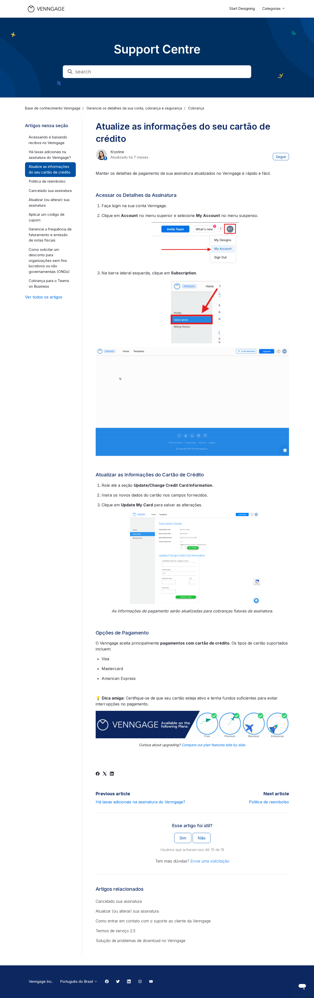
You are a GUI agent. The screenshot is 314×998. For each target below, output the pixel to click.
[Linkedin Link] (128, 981)
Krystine (117, 151)
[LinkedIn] (112, 774)
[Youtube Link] (151, 981)
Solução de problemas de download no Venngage (140, 940)
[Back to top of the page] (9, 988)
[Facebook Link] (106, 981)
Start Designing (242, 8)
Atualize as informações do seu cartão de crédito (49, 169)
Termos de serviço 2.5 (115, 930)
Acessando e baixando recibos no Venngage (48, 140)
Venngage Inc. (41, 981)
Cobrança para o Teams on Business (49, 283)
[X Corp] (105, 774)
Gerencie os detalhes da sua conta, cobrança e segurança (134, 108)
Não (202, 838)
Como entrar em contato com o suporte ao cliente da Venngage (153, 920)
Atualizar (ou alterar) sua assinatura (127, 911)
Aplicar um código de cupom (47, 217)
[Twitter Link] (117, 981)
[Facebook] (98, 774)
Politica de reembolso (269, 801)
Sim (182, 838)
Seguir (281, 157)
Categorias (272, 8)
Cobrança (196, 108)
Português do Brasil (77, 981)
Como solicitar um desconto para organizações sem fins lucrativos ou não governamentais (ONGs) (49, 260)
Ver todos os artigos (43, 297)
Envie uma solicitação (209, 861)
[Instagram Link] (139, 981)
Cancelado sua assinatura (119, 901)
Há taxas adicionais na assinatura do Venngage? (140, 801)
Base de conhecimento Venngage (52, 108)
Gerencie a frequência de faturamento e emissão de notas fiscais (50, 235)
